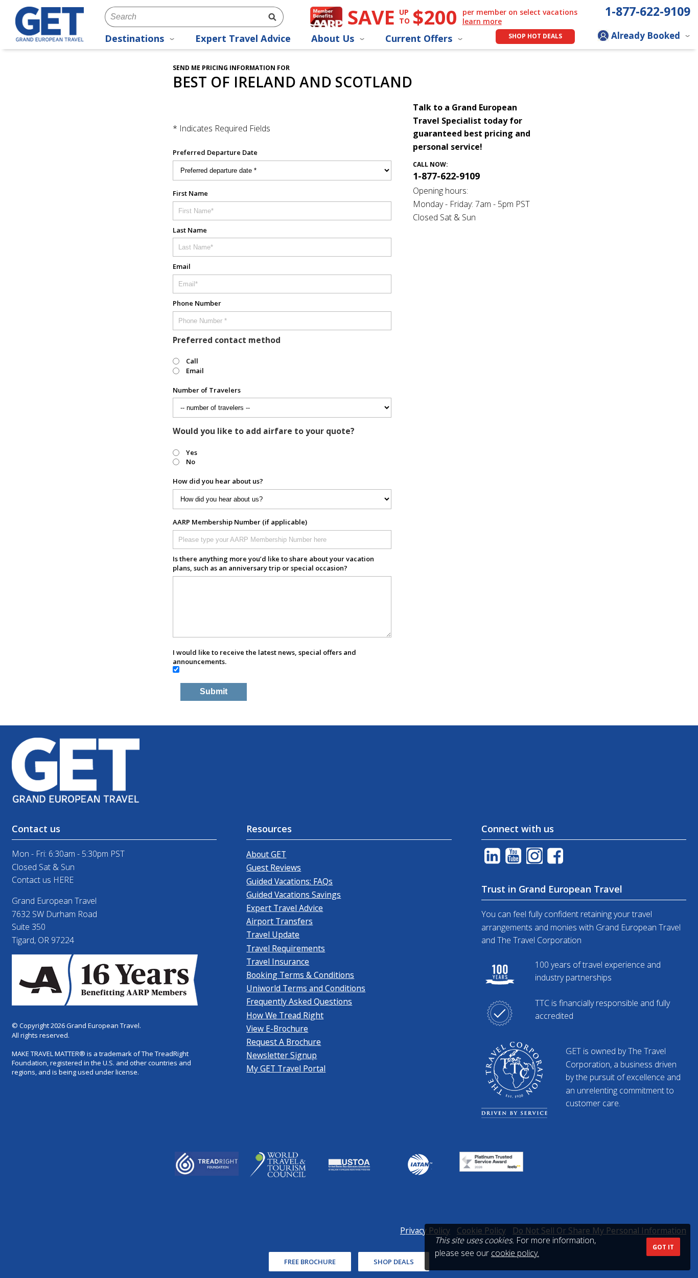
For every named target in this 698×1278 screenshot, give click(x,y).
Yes (191, 452)
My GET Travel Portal (285, 1068)
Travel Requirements (285, 948)
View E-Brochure (277, 1028)
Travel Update (272, 934)
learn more (482, 21)
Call (192, 361)
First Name (190, 193)
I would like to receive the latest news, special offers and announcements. (264, 657)
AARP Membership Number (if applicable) (240, 522)
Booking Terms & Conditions (300, 974)
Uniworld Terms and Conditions (305, 988)
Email (182, 266)
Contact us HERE (43, 879)
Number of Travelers (207, 390)
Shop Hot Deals (535, 36)
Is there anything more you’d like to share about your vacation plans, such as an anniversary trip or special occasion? (273, 563)
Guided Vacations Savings (293, 894)
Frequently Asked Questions (299, 1001)
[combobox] (183, 17)
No (190, 461)
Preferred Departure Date (215, 152)
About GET (266, 854)
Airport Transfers (279, 921)
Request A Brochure (283, 1041)
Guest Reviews (273, 867)
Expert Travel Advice (243, 38)
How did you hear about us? (218, 481)
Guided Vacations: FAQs (289, 881)
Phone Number (197, 303)
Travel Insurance (277, 961)
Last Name (190, 230)
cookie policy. (515, 1253)
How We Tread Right (284, 1015)
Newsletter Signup (281, 1055)
